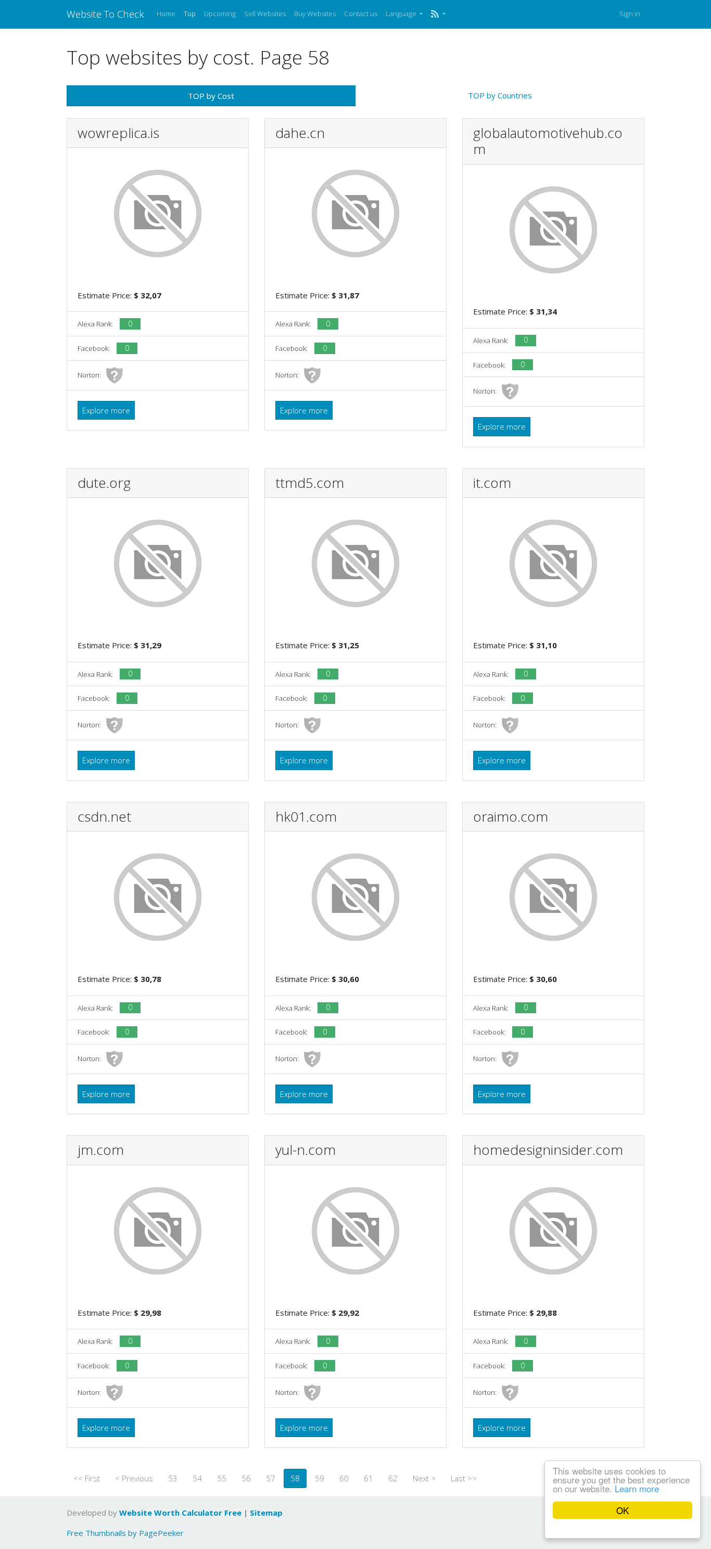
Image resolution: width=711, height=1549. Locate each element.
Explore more (106, 410)
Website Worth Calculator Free (180, 1512)
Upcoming (220, 13)
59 (319, 1478)
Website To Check (105, 13)
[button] (438, 14)
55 (221, 1478)
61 (368, 1478)
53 (172, 1478)
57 (270, 1478)
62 (393, 1478)
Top (190, 13)
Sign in (629, 13)
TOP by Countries (500, 95)
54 (197, 1478)
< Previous (134, 1478)
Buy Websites (315, 13)
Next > (424, 1478)
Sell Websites (265, 13)
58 (295, 1478)
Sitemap (266, 1512)
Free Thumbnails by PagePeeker (125, 1533)
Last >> (464, 1478)
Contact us (360, 13)
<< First (86, 1478)
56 (246, 1478)
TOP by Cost (211, 96)
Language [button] (402, 13)
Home (166, 13)
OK (622, 1510)
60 (344, 1478)
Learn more (637, 1488)
